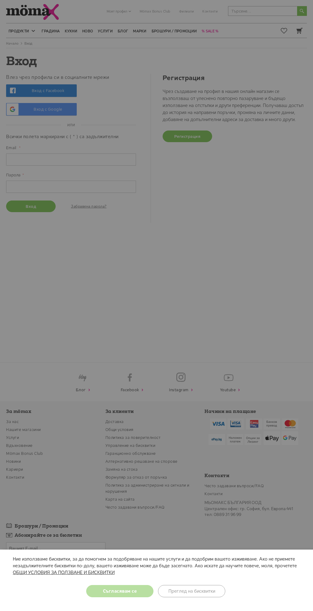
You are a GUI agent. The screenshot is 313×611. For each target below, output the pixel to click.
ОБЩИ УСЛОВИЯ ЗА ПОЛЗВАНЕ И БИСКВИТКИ (64, 572)
